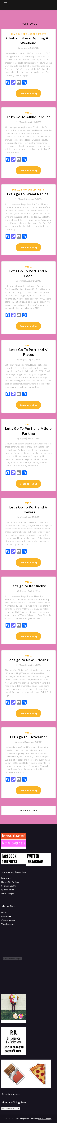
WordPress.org (8, 924)
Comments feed (8, 920)
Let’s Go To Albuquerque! (28, 117)
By (23, 48)
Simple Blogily (44, 1119)
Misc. (28, 112)
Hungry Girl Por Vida (10, 882)
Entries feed (6, 916)
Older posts (28, 810)
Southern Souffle (8, 886)
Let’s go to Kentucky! (28, 586)
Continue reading (28, 93)
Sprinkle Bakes (7, 889)
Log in (4, 912)
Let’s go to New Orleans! (28, 660)
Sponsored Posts (34, 34)
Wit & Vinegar (7, 893)
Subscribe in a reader (11, 1094)
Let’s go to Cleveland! (28, 737)
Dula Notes (6, 878)
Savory (16, 34)
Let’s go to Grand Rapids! (28, 194)
